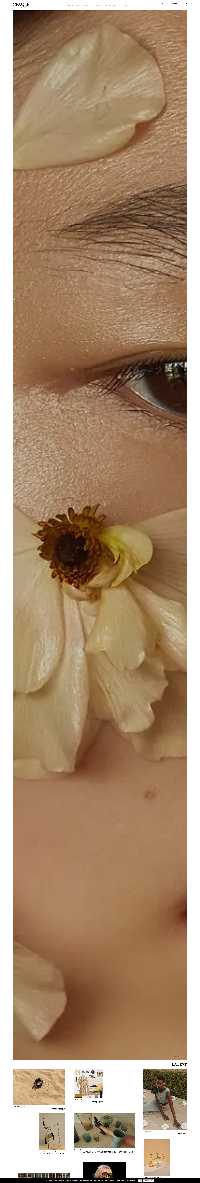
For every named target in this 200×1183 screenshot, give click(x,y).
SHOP (76, 604)
